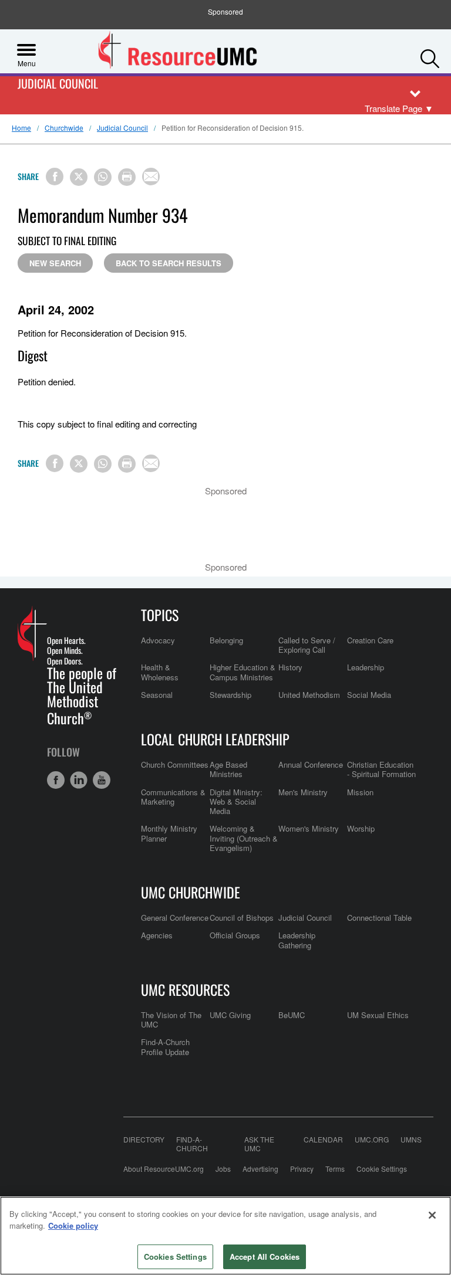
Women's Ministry (308, 828)
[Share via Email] (151, 176)
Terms (335, 1168)
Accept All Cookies (264, 1256)
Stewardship (230, 694)
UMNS (411, 1139)
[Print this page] (127, 177)
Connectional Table (379, 917)
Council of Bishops (242, 917)
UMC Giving (230, 1014)
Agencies (157, 935)
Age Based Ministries (228, 769)
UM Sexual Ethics (378, 1014)
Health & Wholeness (160, 672)
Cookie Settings (381, 1168)
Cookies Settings (175, 1256)
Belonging (226, 640)
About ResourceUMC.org (163, 1168)
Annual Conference (310, 764)
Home (21, 127)
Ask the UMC (259, 1143)
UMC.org (372, 1139)
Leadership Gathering (296, 940)
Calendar (323, 1139)
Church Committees (174, 764)
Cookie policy (73, 1225)
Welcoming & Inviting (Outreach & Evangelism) (244, 838)
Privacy (302, 1168)
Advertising (260, 1168)
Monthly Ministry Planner (169, 833)
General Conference (174, 917)
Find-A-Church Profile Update (165, 1046)
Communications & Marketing (173, 796)
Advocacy (158, 640)
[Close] (432, 1215)
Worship (361, 828)
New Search (55, 263)
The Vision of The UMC (171, 1019)
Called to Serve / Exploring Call (306, 645)
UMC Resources (185, 989)
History (290, 667)
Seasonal (157, 694)
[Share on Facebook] (54, 176)
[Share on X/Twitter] (78, 177)
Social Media (369, 694)
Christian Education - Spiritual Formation (381, 769)
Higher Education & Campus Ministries (242, 672)
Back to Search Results (168, 263)
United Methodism (309, 694)
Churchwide (64, 127)
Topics (160, 614)
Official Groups (235, 935)
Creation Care (370, 640)
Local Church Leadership (215, 739)
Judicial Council (58, 84)
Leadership (365, 667)
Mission (360, 792)
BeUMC (291, 1014)
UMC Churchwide (190, 892)
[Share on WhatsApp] (103, 177)
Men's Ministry (303, 792)
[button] (429, 55)
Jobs (223, 1168)
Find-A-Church (192, 1143)
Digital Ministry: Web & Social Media (236, 801)
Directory (143, 1139)
